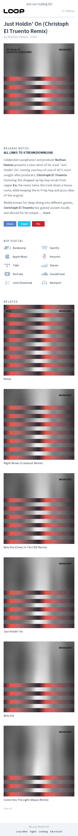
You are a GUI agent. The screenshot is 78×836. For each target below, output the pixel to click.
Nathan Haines (18, 37)
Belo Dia (9, 715)
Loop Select (22, 831)
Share (10, 224)
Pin (38, 224)
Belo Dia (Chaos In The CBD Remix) (25, 547)
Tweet (24, 224)
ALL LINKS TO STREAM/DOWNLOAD (28, 152)
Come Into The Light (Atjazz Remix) (26, 800)
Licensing (43, 831)
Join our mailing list (39, 4)
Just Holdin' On (13, 631)
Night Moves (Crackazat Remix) (23, 463)
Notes (7, 379)
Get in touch (56, 831)
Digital (33, 831)
